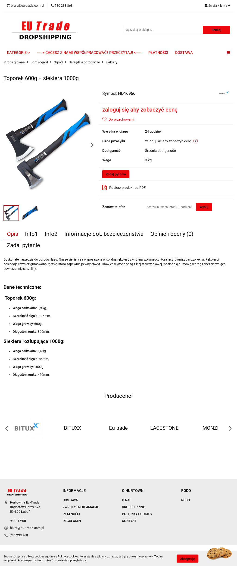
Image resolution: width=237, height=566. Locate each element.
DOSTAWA (184, 52)
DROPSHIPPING (133, 507)
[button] (74, 491)
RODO (185, 500)
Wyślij (204, 207)
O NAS (126, 500)
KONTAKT (129, 521)
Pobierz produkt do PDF (127, 188)
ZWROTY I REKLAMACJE (81, 507)
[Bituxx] (224, 93)
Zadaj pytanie (116, 174)
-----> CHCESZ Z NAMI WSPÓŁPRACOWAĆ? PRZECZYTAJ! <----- (89, 52)
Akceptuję (187, 558)
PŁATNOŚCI (158, 52)
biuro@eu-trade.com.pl (27, 528)
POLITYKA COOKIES (137, 514)
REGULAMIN (72, 521)
